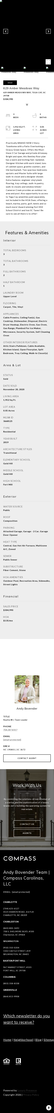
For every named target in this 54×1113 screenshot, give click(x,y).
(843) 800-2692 (11, 928)
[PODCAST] (42, 1071)
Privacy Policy (31, 1094)
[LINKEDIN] (20, 1071)
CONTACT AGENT (27, 758)
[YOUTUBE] (27, 1071)
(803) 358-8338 (11, 983)
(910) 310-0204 (11, 947)
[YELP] (6, 1078)
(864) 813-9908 (11, 996)
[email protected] (21, 892)
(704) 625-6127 (11, 908)
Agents (27, 833)
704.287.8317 (10, 729)
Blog (38, 1039)
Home (7, 1039)
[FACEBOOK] (6, 1071)
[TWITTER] (34, 1071)
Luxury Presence (27, 1090)
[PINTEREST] (13, 1078)
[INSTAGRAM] (13, 1071)
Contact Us (27, 824)
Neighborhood (23, 1039)
